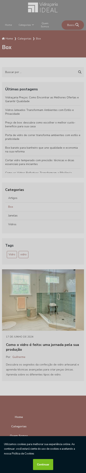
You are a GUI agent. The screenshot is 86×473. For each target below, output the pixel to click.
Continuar (43, 464)
